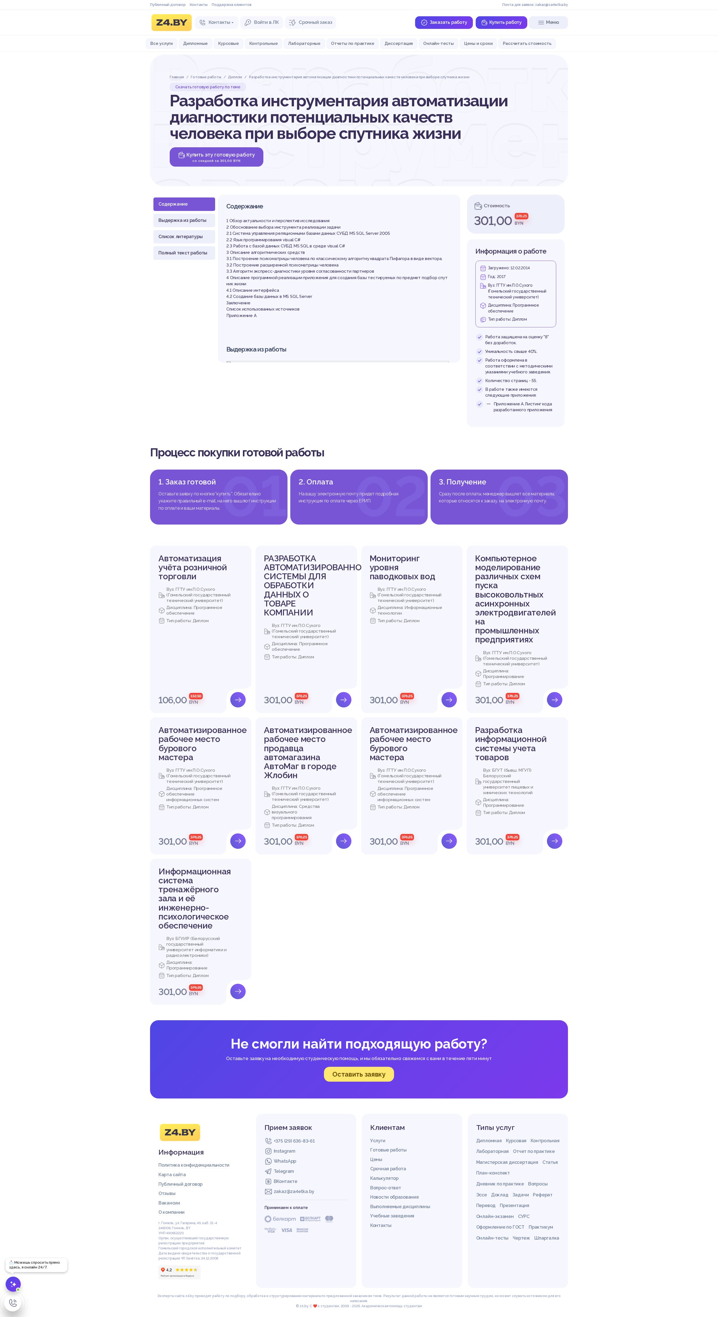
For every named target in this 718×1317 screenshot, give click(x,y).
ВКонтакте (285, 1181)
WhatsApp (285, 1161)
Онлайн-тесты (438, 43)
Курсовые (228, 43)
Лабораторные (304, 43)
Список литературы (180, 236)
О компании (171, 1212)
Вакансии (169, 1203)
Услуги (377, 1140)
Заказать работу (448, 22)
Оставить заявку (359, 1074)
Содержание (173, 204)
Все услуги (161, 43)
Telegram (284, 1171)
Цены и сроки (478, 43)
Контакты (199, 5)
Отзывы (166, 1193)
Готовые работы (388, 1150)
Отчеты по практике (352, 43)
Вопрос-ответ (385, 1187)
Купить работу (505, 22)
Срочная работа (388, 1168)
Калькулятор (384, 1178)
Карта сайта (172, 1174)
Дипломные (195, 43)
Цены (376, 1159)
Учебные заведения (392, 1216)
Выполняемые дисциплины (400, 1206)
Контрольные (263, 43)
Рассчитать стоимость (527, 43)
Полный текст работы (182, 253)
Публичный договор (168, 5)
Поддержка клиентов (231, 5)
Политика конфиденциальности (193, 1165)
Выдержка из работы (182, 220)
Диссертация (399, 43)
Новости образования (394, 1197)
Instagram (284, 1151)
